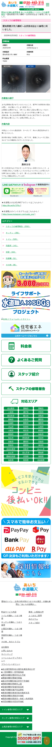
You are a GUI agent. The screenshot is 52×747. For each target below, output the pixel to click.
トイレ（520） (12, 239)
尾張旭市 (25, 438)
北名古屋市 (10, 449)
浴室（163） (11, 252)
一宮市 (11, 412)
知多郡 (11, 460)
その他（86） (11, 265)
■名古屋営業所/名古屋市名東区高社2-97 (18, 669)
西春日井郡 (10, 456)
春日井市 (10, 416)
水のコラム (33, 619)
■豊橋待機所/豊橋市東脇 (11, 678)
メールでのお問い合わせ (31, 9)
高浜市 (41, 438)
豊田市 (41, 419)
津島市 (41, 416)
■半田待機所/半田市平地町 (12, 702)
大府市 (26, 434)
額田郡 (26, 460)
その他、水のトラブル (10, 642)
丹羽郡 (26, 456)
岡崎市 (41, 408)
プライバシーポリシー (10, 664)
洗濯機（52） (11, 258)
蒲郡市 (41, 423)
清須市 (41, 445)
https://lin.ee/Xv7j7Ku (11, 206)
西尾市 (26, 423)
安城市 (11, 423)
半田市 (41, 412)
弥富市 (26, 449)
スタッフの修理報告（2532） (18, 226)
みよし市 (40, 449)
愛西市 (26, 445)
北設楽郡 (40, 460)
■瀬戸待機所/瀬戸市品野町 (12, 690)
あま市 (11, 453)
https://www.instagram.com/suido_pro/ (18, 214)
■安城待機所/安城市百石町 (12, 687)
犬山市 (11, 427)
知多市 (41, 434)
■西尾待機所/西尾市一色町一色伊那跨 (17, 699)
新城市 (41, 430)
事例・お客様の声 (36, 612)
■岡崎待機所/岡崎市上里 (11, 684)
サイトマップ (7, 654)
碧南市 (11, 419)
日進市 (41, 441)
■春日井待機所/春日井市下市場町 (15, 681)
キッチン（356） (13, 233)
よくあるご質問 (35, 616)
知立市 (11, 438)
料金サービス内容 (8, 612)
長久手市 (25, 453)
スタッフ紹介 (34, 623)
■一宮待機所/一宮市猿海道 (12, 672)
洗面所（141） (12, 246)
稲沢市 (26, 430)
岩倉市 (11, 441)
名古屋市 (10, 408)
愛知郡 (41, 453)
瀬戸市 (26, 412)
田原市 (11, 445)
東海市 (11, 434)
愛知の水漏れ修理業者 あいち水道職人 (17, 12)
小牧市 (11, 430)
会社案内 (5, 647)
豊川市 (26, 416)
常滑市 (26, 427)
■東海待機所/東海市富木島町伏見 (15, 693)
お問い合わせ (7, 651)
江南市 (41, 427)
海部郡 (41, 456)
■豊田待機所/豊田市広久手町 (13, 675)
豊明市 (26, 441)
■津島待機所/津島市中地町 (12, 696)
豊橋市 (26, 408)
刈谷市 (26, 419)
